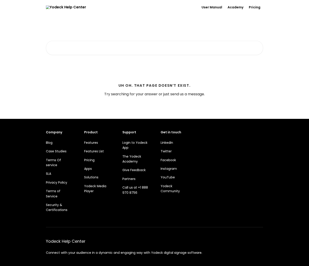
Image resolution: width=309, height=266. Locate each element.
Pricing (254, 7)
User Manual (212, 7)
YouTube (168, 177)
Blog (49, 142)
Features (91, 142)
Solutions (91, 177)
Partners (128, 179)
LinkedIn (167, 142)
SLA (48, 173)
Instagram (169, 168)
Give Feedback (134, 170)
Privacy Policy (56, 182)
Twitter (166, 151)
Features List (94, 151)
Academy (235, 7)
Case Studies (56, 151)
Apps (88, 168)
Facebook (168, 160)
